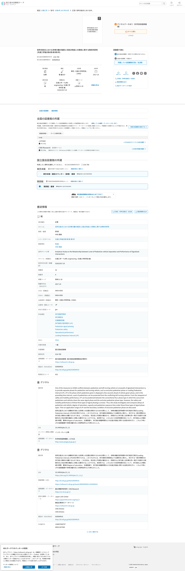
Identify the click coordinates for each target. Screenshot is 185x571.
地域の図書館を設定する (137, 127)
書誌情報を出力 (122, 82)
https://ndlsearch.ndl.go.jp (64, 362)
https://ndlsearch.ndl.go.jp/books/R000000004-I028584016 (76, 484)
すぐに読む (132, 31)
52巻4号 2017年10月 (62, 10)
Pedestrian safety (61, 329)
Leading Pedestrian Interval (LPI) (67, 335)
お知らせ (71, 565)
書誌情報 (54, 111)
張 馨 (57, 244)
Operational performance (64, 332)
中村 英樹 (58, 247)
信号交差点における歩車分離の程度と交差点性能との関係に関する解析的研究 (82, 226)
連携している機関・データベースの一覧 (103, 123)
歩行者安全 (59, 317)
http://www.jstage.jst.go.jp (64, 442)
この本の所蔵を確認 (138, 149)
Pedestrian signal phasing (64, 326)
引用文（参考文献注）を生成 (126, 78)
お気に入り (118, 74)
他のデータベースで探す (124, 86)
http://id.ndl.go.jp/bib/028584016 (67, 369)
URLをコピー (126, 74)
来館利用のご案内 (76, 169)
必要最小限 (28, 567)
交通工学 (44, 10)
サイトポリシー (96, 565)
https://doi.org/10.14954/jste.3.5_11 (68, 475)
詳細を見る (95, 85)
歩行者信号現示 (60, 314)
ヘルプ (171, 5)
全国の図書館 (43, 111)
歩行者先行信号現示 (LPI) (64, 323)
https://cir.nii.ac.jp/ (62, 492)
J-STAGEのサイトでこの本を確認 (134, 142)
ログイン (179, 5)
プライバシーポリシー (82, 565)
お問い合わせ (62, 565)
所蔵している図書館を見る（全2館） (130, 62)
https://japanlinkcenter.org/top (66, 499)
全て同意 (44, 567)
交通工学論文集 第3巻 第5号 (65, 239)
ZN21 (57, 340)
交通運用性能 (59, 320)
